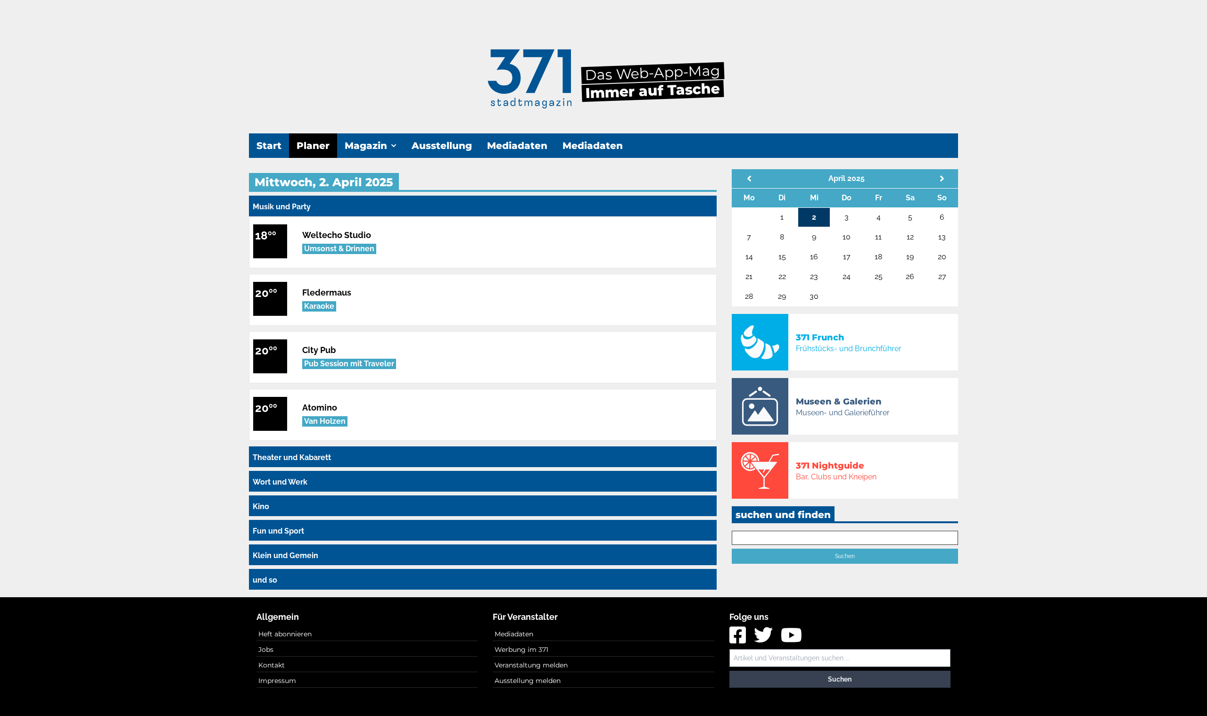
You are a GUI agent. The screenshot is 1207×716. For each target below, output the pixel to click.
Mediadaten (517, 145)
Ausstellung (442, 145)
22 (782, 276)
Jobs (265, 649)
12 (910, 236)
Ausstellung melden (528, 680)
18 (878, 256)
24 (847, 276)
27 (942, 276)
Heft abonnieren (285, 634)
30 (814, 296)
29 (782, 296)
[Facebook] (738, 638)
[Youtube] (791, 638)
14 (749, 256)
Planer (313, 145)
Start (268, 145)
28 (749, 296)
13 (942, 236)
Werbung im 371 (521, 649)
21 (748, 276)
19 (910, 256)
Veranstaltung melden (531, 665)
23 (814, 276)
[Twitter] (764, 638)
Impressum (277, 680)
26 (910, 276)
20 (942, 256)
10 (847, 236)
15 (782, 256)
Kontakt (271, 665)
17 (847, 256)
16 (814, 256)
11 (878, 236)
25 (879, 276)
